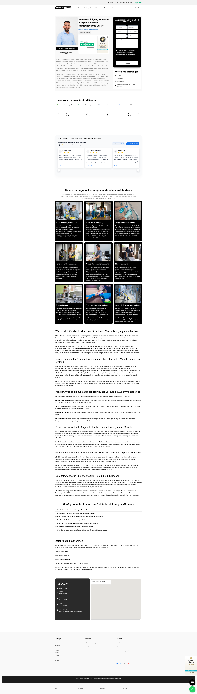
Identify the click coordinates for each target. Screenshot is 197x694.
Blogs (56, 688)
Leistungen (57, 645)
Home (56, 642)
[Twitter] (121, 663)
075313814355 (121, 643)
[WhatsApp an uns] (192, 689)
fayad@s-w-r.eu (65, 559)
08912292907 (65, 551)
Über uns (57, 655)
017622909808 (64, 555)
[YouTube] (128, 663)
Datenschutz (80, 688)
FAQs (56, 657)
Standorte (57, 660)
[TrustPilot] (138, 2)
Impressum (102, 688)
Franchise (57, 652)
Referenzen (57, 647)
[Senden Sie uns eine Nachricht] (192, 682)
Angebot (57, 650)
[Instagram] (124, 663)
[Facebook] (117, 663)
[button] (59, 113)
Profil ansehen (62, 165)
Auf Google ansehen (132, 143)
